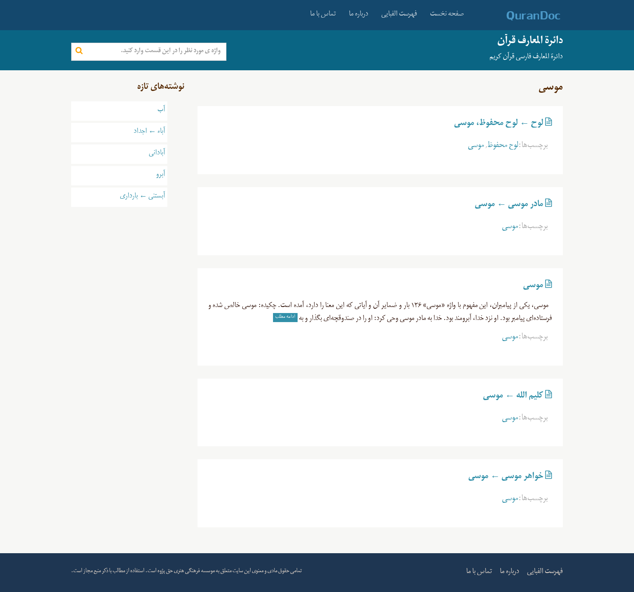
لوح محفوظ (502, 146)
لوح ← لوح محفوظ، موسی (498, 124)
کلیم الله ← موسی (513, 397)
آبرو (160, 175)
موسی (476, 146)
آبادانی (157, 154)
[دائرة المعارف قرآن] (522, 16)
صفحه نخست (447, 15)
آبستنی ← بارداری (142, 197)
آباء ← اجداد (149, 132)
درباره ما (358, 15)
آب (161, 111)
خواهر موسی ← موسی (505, 477)
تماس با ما (323, 15)
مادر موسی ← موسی (509, 205)
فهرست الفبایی (399, 15)
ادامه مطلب (285, 317)
